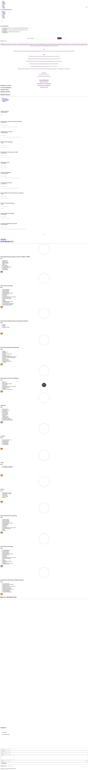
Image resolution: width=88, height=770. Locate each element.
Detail (1, 271)
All (2, 97)
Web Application (5, 100)
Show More (3, 239)
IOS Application (5, 98)
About (3, 6)
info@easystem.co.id (5, 733)
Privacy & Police (10, 765)
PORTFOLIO (5, 94)
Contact (3, 7)
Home (3, 1)
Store (3, 15)
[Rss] (5, 765)
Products (3, 14)
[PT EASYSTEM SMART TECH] (6, 9)
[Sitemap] (2, 765)
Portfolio (3, 3)
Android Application (5, 99)
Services (3, 2)
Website (3, 101)
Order (1, 272)
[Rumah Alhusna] (44, 385)
